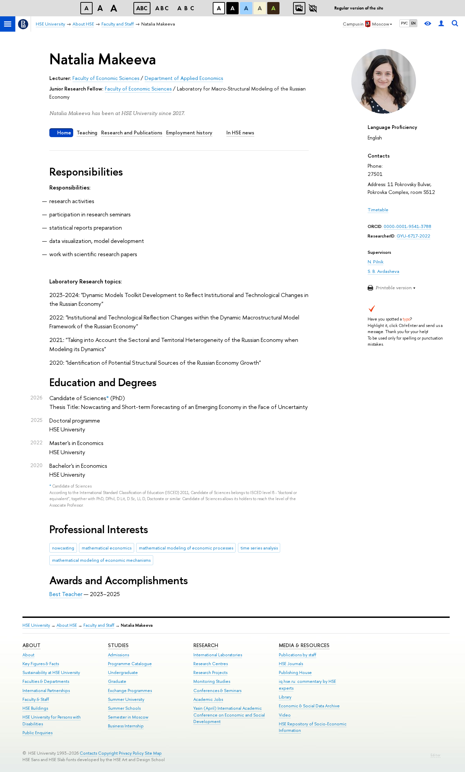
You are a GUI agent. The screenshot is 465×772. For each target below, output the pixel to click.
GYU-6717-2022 (413, 236)
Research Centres (210, 664)
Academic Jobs (208, 699)
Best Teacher (65, 594)
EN (413, 23)
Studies (118, 645)
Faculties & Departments (45, 681)
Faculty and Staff (98, 625)
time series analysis (259, 548)
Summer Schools (124, 708)
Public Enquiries (37, 733)
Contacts (88, 753)
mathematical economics (106, 548)
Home (64, 132)
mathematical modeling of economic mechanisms (101, 560)
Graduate (117, 681)
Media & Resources (304, 645)
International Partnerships (46, 690)
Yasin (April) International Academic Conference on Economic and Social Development (229, 715)
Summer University (126, 699)
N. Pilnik (375, 262)
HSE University (36, 625)
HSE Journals (291, 664)
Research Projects (210, 672)
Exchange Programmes (130, 690)
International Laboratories (217, 655)
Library (285, 697)
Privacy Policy (131, 753)
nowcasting (63, 548)
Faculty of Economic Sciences (106, 78)
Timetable (378, 210)
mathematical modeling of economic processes (186, 548)
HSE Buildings (35, 708)
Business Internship (126, 726)
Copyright (108, 753)
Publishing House (295, 672)
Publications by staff (297, 655)
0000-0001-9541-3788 (407, 226)
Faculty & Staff (35, 699)
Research (205, 645)
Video (285, 715)
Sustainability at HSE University (51, 672)
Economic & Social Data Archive (309, 706)
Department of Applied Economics (184, 78)
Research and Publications (131, 132)
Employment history (189, 132)
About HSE (67, 625)
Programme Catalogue (130, 664)
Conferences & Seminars (217, 690)
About (31, 645)
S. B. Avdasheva (383, 271)
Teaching (87, 132)
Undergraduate (123, 672)
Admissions (118, 655)
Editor (435, 755)
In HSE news (240, 132)
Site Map (153, 753)
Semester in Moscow (128, 717)
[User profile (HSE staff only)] (441, 24)
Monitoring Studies (211, 681)
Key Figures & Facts (40, 664)
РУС (404, 23)
